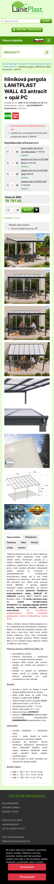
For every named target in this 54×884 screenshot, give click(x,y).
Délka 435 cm (10, 67)
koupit (28, 209)
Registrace (35, 29)
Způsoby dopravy (11, 807)
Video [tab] (23, 542)
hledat (46, 21)
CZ (35, 40)
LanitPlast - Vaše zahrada (27, 7)
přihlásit (21, 29)
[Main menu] (49, 40)
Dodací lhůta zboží (12, 820)
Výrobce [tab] (21, 547)
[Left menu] (47, 52)
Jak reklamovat (10, 824)
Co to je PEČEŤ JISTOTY (13, 828)
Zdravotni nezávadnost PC (16, 841)
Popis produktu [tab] (13, 537)
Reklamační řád (10, 803)
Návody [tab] (34, 542)
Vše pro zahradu (9, 64)
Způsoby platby (10, 812)
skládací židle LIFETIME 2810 (34, 181)
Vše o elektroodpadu (13, 837)
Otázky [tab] (10, 547)
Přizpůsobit (27, 877)
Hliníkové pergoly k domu (40, 64)
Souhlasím (27, 867)
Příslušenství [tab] (31, 537)
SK (40, 40)
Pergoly (22, 64)
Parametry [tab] (11, 542)
